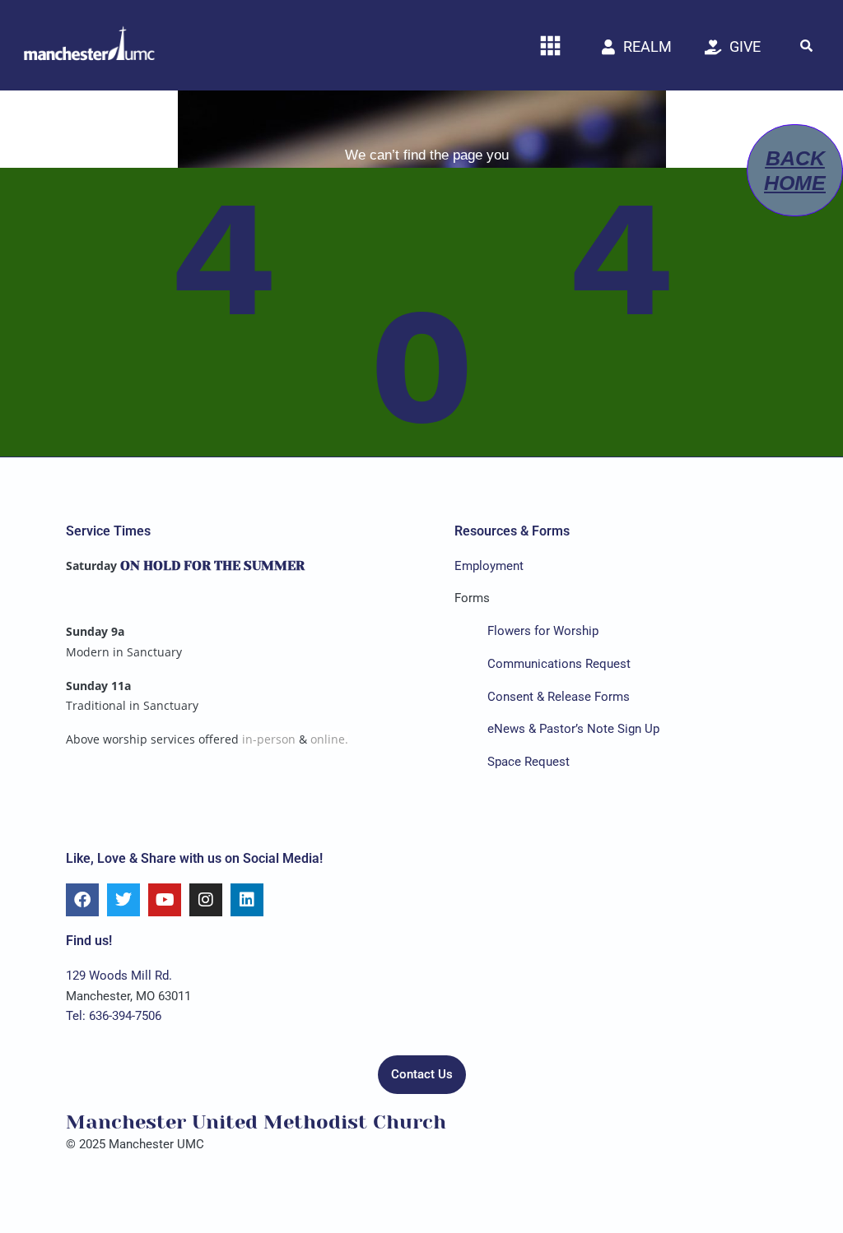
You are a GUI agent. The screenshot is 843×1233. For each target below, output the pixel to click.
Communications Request (559, 663)
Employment (489, 566)
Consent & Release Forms (558, 696)
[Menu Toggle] (550, 45)
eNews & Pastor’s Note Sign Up (573, 728)
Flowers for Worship (542, 630)
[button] (806, 45)
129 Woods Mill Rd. (119, 975)
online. (329, 739)
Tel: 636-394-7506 (113, 1015)
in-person (269, 739)
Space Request (528, 761)
